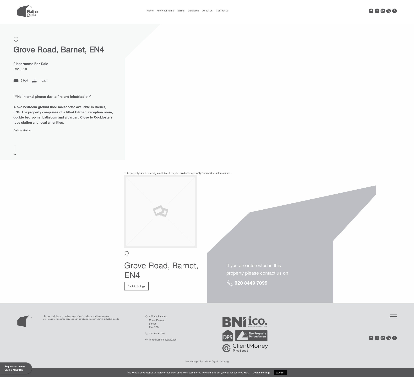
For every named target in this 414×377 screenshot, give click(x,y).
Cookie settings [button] (261, 372)
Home (150, 11)
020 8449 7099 (251, 282)
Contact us (222, 11)
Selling (181, 11)
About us (207, 11)
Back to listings (136, 286)
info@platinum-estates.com (163, 339)
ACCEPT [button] (280, 372)
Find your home (165, 11)
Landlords (193, 11)
